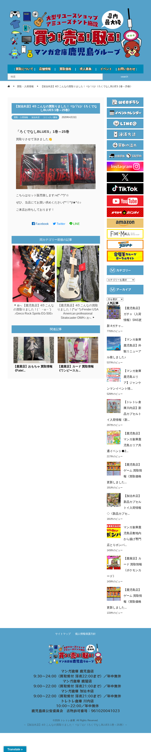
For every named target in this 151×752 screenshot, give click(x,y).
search (124, 76)
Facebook (42, 223)
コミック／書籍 (50, 117)
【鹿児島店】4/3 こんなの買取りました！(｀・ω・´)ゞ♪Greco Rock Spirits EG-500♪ (33, 309)
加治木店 (35, 117)
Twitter (60, 223)
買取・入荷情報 (21, 117)
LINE (76, 223)
